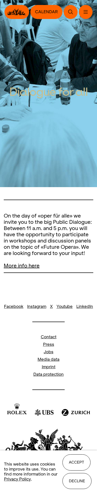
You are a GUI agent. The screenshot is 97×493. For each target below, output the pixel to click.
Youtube (64, 306)
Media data (48, 359)
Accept (76, 462)
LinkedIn (84, 306)
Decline (77, 481)
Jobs (48, 352)
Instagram (36, 306)
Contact (48, 337)
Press (48, 344)
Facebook (13, 306)
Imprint (48, 367)
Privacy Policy (17, 479)
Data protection (48, 374)
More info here (22, 265)
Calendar (46, 11)
